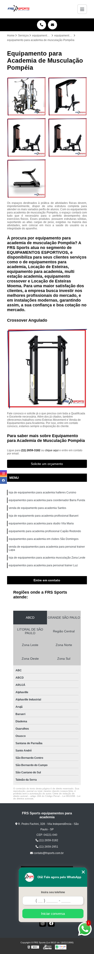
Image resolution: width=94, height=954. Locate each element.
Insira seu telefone (53, 892)
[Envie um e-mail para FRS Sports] (52, 24)
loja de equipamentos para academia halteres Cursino (42, 492)
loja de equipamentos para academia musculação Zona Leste (47, 557)
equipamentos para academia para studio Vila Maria (41, 523)
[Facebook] (51, 923)
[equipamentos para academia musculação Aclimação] (67, 96)
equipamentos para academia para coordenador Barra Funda (47, 500)
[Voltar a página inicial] (18, 9)
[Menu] (82, 9)
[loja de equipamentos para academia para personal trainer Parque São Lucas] (26, 178)
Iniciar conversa (53, 914)
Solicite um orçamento (47, 464)
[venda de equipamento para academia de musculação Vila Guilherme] (67, 137)
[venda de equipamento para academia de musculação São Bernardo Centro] (26, 137)
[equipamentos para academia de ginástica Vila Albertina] (26, 96)
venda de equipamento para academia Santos (37, 508)
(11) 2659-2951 (48, 846)
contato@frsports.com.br (48, 853)
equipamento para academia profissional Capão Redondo (45, 531)
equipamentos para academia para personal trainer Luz (43, 565)
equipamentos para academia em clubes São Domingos (43, 539)
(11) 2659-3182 (31, 450)
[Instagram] (42, 923)
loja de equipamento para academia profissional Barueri (43, 515)
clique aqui (52, 450)
